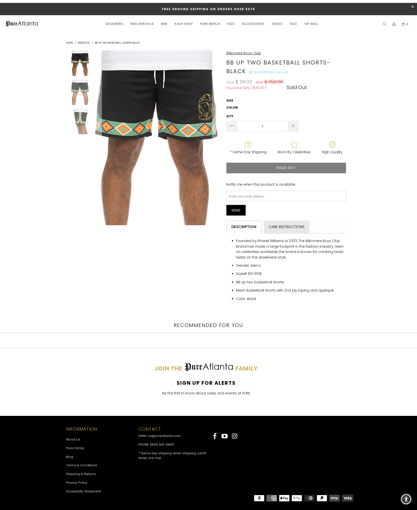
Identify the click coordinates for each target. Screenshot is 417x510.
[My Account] (394, 24)
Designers (114, 24)
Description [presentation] (243, 227)
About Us (73, 439)
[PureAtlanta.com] (22, 24)
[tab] (243, 226)
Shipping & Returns (81, 474)
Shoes (277, 24)
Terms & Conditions (81, 465)
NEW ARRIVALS (142, 24)
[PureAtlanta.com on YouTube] (225, 436)
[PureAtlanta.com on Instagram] (234, 436)
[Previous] (97, 137)
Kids (231, 24)
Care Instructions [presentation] (287, 227)
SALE (293, 24)
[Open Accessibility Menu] (406, 499)
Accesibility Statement (83, 491)
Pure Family (75, 448)
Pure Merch (210, 24)
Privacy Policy (76, 482)
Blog (69, 456)
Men (164, 24)
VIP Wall (311, 24)
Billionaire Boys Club (243, 53)
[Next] (217, 137)
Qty (229, 116)
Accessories (253, 24)
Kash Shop (184, 24)
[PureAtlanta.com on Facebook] (215, 436)
